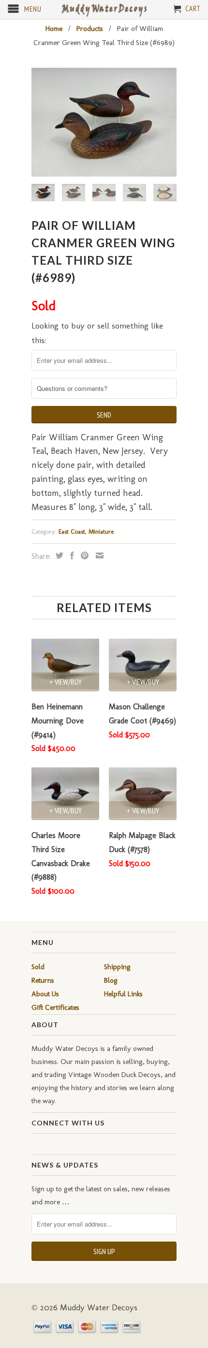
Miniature (101, 531)
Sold (38, 966)
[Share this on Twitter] (58, 555)
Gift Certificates (55, 1007)
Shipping (117, 966)
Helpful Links (123, 993)
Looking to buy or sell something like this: (97, 333)
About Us (45, 993)
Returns (42, 980)
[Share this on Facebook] (71, 555)
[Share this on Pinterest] (83, 555)
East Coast (72, 531)
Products (89, 28)
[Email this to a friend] (98, 555)
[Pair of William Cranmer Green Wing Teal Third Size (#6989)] (104, 122)
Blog (111, 980)
